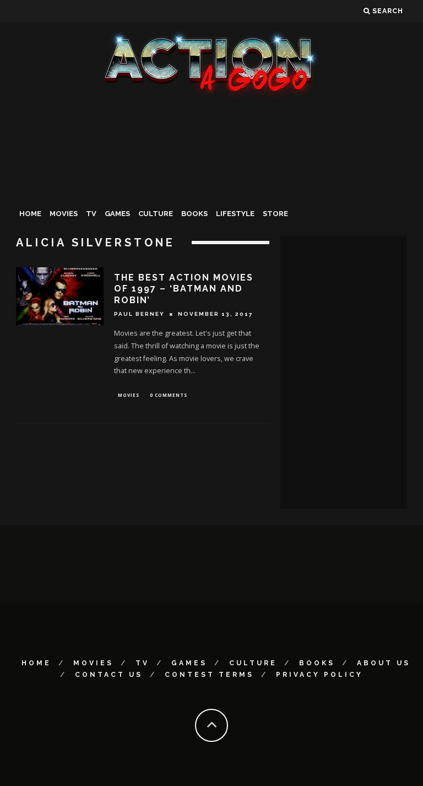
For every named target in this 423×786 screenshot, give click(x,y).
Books (194, 213)
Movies (64, 213)
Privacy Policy (319, 675)
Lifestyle (235, 213)
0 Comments (168, 395)
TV (91, 213)
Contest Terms (209, 675)
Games (117, 213)
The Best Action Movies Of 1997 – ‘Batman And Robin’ (183, 289)
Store (275, 213)
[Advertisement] (211, 184)
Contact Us (109, 675)
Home (30, 213)
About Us (383, 663)
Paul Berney (139, 314)
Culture (155, 213)
